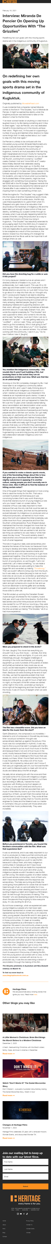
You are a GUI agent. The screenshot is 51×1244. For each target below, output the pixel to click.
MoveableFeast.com (30, 103)
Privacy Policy (30, 1220)
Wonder (28, 1232)
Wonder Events (30, 1228)
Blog (4, 1232)
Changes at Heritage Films (15, 1125)
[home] (10, 1)
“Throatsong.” (40, 568)
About (4, 1224)
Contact (5, 1236)
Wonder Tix (29, 1224)
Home (4, 1220)
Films (4, 1228)
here (35, 994)
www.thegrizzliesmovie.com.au (15, 975)
